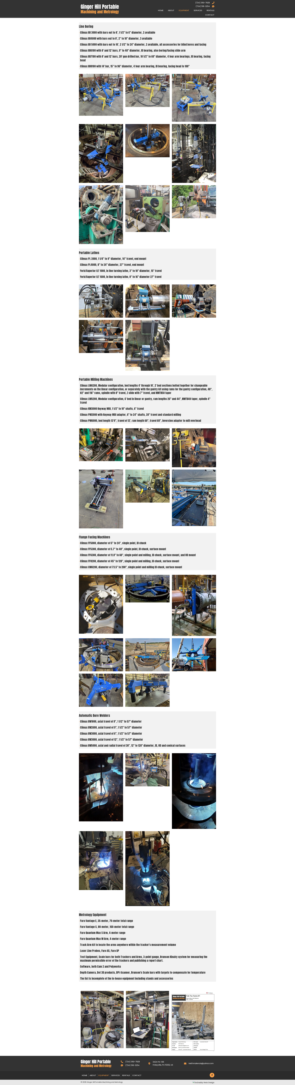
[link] (160, 10)
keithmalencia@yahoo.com (201, 1063)
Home (84, 1075)
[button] (212, 1075)
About (93, 1075)
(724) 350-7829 (202, 2)
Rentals (126, 1075)
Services (115, 1075)
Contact (136, 1075)
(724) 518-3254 (203, 6)
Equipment (103, 1075)
